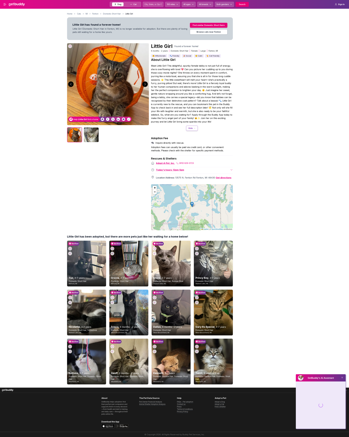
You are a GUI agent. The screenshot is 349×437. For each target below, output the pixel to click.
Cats (79, 14)
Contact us (181, 404)
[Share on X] (113, 119)
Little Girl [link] (129, 14)
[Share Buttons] (70, 351)
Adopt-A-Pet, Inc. (165, 163)
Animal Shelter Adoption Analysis (152, 404)
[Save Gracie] (112, 248)
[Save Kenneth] (155, 346)
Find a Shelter (220, 407)
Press (179, 407)
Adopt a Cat (219, 404)
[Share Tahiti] (197, 351)
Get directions (223, 177)
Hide (190, 128)
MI (87, 14)
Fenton (95, 14)
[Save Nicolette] (70, 297)
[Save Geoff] (112, 346)
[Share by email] (123, 119)
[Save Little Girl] (70, 46)
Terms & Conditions (185, 409)
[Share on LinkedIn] (118, 119)
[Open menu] (5, 4)
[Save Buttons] (70, 346)
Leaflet (205, 229)
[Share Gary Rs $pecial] (197, 302)
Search (242, 4)
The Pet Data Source (149, 398)
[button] (192, 204)
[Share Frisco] (112, 302)
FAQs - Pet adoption (185, 402)
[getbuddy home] (7, 390)
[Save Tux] (70, 248)
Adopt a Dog (220, 402)
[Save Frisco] (112, 297)
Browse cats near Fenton (209, 32)
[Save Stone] (155, 248)
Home (69, 14)
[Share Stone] (155, 253)
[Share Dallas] (155, 302)
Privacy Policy (182, 412)
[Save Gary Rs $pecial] (197, 297)
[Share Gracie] (112, 253)
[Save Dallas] (155, 297)
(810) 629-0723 (186, 163)
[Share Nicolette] (70, 302)
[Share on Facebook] (107, 119)
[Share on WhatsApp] (102, 119)
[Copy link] (128, 119)
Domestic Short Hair (112, 14)
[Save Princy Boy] (197, 248)
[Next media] (145, 84)
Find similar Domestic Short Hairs (209, 25)
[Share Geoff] (112, 351)
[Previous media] (71, 84)
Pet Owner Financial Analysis (150, 402)
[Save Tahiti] (197, 346)
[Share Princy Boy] (197, 253)
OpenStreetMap (217, 229)
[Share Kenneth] (155, 351)
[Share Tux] (70, 253)
